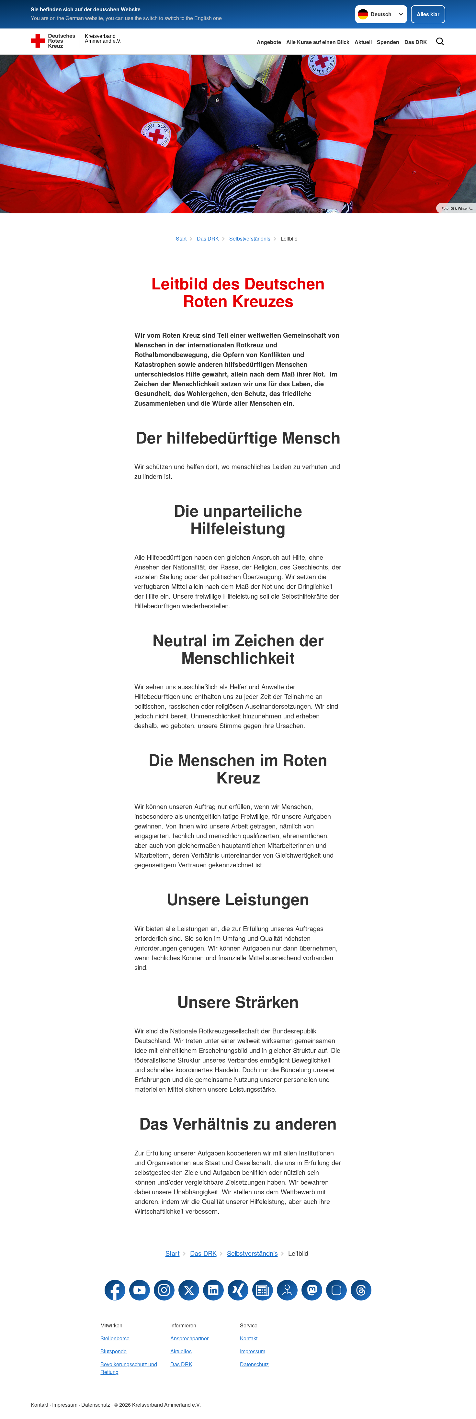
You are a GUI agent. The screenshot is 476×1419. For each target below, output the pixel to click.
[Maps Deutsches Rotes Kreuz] (287, 1290)
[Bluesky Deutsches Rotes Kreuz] (336, 1290)
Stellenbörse (115, 1338)
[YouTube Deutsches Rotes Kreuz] (139, 1290)
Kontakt (248, 1338)
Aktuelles (181, 1351)
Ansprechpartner (189, 1338)
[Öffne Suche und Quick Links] (440, 41)
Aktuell (363, 42)
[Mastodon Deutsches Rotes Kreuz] (311, 1290)
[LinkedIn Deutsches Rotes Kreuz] (213, 1290)
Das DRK (415, 42)
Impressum (252, 1351)
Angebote (269, 42)
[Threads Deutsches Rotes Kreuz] (361, 1290)
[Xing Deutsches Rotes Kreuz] (238, 1290)
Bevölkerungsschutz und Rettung (128, 1368)
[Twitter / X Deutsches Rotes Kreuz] (188, 1290)
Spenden (388, 42)
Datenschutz (254, 1364)
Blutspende (113, 1351)
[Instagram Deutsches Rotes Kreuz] (164, 1290)
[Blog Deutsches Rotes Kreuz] (262, 1290)
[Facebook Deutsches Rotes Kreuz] (115, 1290)
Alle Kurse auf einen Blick (317, 42)
